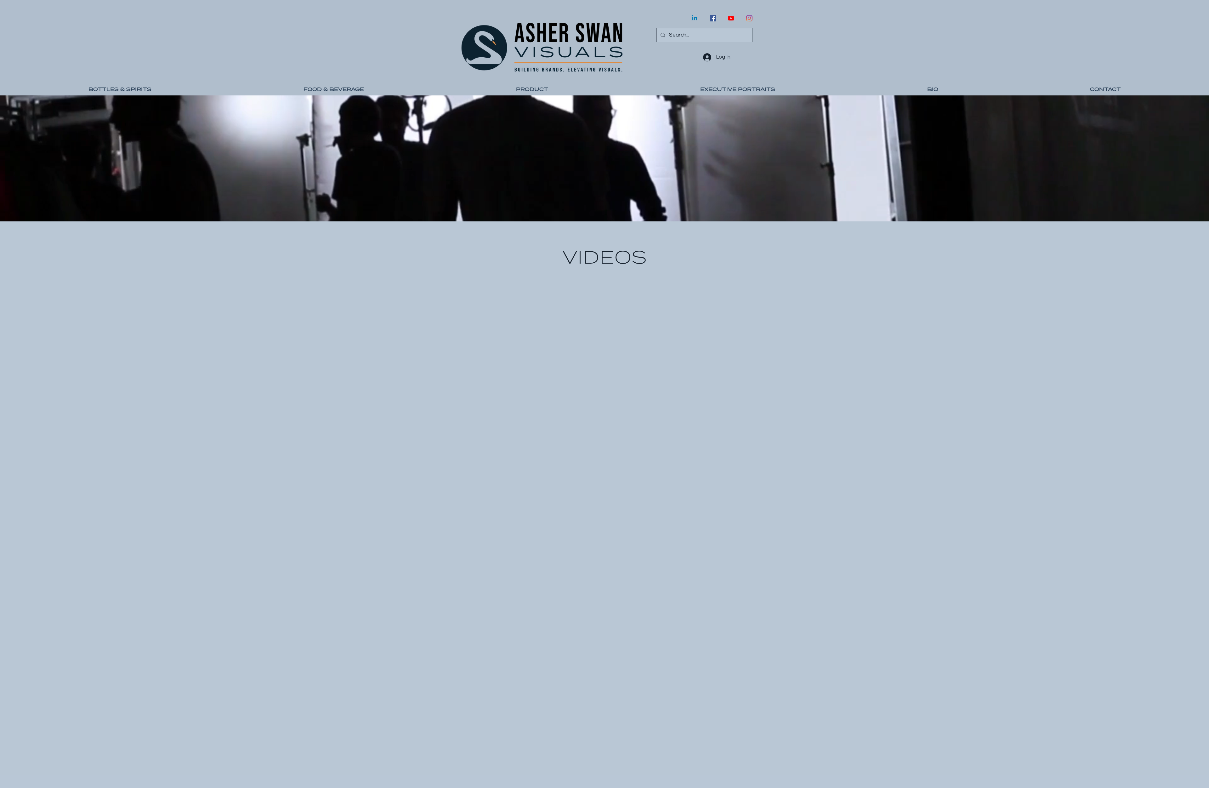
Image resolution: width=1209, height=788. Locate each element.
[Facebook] (713, 18)
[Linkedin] (694, 18)
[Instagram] (749, 18)
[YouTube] (731, 18)
